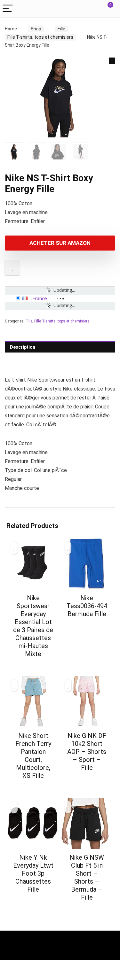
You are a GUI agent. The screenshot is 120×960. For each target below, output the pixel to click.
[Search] (91, 8)
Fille (61, 28)
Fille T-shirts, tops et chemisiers (40, 37)
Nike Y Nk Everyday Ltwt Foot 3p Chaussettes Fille (33, 873)
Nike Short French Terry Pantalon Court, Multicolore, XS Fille (33, 755)
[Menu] (7, 8)
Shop (36, 28)
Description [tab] (22, 347)
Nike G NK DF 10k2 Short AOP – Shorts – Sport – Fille (86, 751)
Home (11, 28)
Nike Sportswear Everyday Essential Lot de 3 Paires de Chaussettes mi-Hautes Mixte (33, 626)
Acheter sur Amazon (60, 243)
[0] (105, 8)
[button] (112, 61)
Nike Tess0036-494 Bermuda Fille (87, 606)
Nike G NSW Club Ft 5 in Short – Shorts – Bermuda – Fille (86, 877)
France (39, 298)
